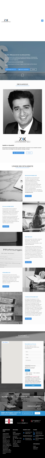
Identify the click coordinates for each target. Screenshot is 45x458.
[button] (42, 21)
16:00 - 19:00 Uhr (29, 374)
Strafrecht (11, 406)
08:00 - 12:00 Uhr (29, 372)
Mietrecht (37, 396)
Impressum (35, 448)
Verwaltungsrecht (33, 406)
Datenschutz (35, 447)
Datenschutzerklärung (34, 376)
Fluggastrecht (22, 396)
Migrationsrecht (7, 396)
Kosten (34, 446)
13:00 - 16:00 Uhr (37, 372)
